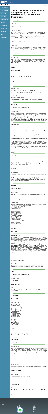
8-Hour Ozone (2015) (4, 7)
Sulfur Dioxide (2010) (4, 19)
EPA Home (18, 6)
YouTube (34, 407)
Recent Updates (4, 37)
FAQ (1, 34)
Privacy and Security (4, 405)
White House (19, 407)
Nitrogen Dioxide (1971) (3, 29)
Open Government (20, 403)
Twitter (34, 406)
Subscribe (18, 405)
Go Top (13, 394)
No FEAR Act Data (3, 404)
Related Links (3, 35)
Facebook (34, 405)
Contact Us (45, 5)
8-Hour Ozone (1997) (4, 10)
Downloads (3, 32)
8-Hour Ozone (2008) (4, 9)
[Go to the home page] (4, 2)
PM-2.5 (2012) (3, 13)
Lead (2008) (3, 22)
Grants (2, 403)
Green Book (23, 6)
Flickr (34, 408)
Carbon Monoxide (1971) (3, 26)
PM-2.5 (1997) (3, 16)
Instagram (34, 409)
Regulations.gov (19, 404)
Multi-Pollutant (3, 31)
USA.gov (18, 406)
